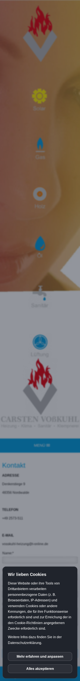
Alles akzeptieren (40, 669)
